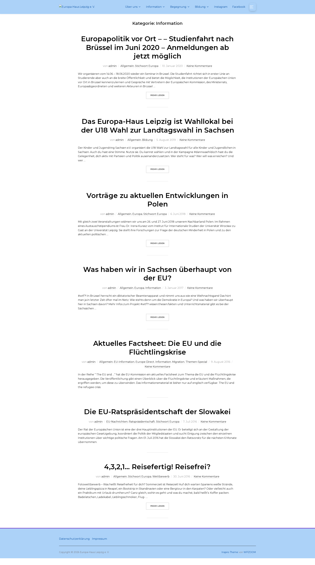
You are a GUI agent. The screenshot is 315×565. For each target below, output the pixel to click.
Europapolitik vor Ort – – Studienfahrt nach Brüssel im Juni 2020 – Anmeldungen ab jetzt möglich (157, 47)
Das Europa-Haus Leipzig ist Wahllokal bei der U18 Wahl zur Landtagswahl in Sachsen (157, 125)
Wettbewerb (160, 476)
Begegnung (178, 6)
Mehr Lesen (159, 95)
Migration (178, 361)
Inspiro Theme (229, 552)
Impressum (99, 538)
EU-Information (124, 361)
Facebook (238, 6)
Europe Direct (145, 361)
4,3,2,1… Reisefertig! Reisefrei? (157, 466)
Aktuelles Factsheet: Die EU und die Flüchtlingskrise (157, 347)
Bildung (200, 6)
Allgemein (127, 66)
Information (154, 6)
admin (112, 66)
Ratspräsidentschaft (142, 421)
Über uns (131, 6)
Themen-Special (196, 361)
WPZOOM (250, 552)
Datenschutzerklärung (74, 538)
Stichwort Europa (146, 66)
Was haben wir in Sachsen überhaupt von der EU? (157, 273)
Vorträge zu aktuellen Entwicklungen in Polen (157, 199)
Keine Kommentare (199, 66)
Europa (137, 214)
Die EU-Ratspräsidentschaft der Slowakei (157, 411)
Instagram (220, 6)
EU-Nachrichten (117, 421)
